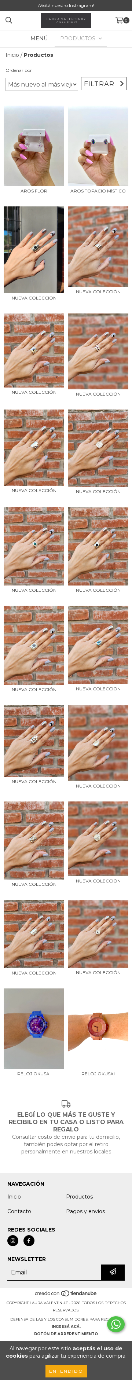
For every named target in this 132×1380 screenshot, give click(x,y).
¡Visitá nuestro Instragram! (66, 5)
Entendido (66, 1371)
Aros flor (34, 191)
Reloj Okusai (34, 1073)
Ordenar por (19, 70)
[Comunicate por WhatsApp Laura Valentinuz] (116, 1324)
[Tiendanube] (66, 1295)
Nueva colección (34, 298)
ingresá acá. (66, 1326)
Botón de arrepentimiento (66, 1334)
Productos (79, 1196)
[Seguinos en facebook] (28, 1240)
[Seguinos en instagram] (12, 1240)
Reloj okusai (98, 1073)
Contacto (19, 1211)
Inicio (12, 55)
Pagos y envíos (85, 1211)
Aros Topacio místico (98, 191)
